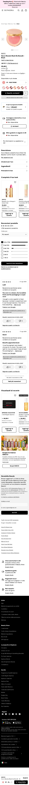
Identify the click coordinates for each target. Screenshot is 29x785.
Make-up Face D (5, 541)
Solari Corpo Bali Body (6, 544)
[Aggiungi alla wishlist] (15, 182)
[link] (14, 263)
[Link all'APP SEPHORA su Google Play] (7, 722)
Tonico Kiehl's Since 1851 (7, 530)
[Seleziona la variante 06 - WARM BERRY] (11, 87)
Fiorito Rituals (4, 535)
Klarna (3, 75)
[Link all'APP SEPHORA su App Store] (17, 722)
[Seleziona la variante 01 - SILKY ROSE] (3, 87)
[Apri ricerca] (18, 10)
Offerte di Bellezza (5, 728)
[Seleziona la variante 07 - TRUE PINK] (26, 87)
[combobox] (14, 234)
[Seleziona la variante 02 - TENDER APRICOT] (14, 87)
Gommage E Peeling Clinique (8, 532)
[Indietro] (2, 39)
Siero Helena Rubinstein (7, 547)
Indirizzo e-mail (5, 501)
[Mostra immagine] (14, 38)
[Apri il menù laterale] (2, 10)
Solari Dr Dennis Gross (6, 527)
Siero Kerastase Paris (6, 538)
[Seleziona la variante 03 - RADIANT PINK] (7, 87)
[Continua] (26, 39)
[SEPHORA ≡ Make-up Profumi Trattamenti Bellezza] (9, 10)
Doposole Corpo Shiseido (7, 550)
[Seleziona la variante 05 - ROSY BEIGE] (22, 87)
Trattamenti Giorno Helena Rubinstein (10, 553)
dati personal (14, 490)
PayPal (22, 73)
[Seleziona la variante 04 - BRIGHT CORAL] (18, 87)
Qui (2, 729)
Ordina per (4, 231)
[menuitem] (22, 10)
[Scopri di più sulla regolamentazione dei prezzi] (6, 68)
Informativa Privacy (16, 488)
